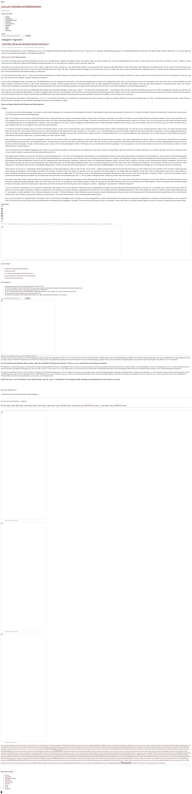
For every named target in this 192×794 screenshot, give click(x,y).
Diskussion (99, 749)
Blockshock (119, 747)
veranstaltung (40, 224)
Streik (72, 760)
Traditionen (165, 760)
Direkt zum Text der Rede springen (13, 57)
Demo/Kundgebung (51, 749)
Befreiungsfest (68, 224)
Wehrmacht (91, 763)
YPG (138, 763)
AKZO (83, 745)
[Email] (96, 209)
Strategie (69, 760)
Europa (19, 751)
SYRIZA (92, 760)
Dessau (68, 749)
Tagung (113, 760)
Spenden (51, 760)
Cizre (35, 749)
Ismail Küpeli (105, 753)
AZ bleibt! (24, 747)
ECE (130, 749)
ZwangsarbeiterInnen (151, 763)
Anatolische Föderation (94, 745)
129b (44, 745)
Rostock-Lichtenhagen (104, 758)
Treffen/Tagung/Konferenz (174, 760)
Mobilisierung (102, 754)
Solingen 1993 (22, 760)
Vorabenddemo (66, 763)
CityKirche (31, 749)
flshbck (47, 224)
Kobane (150, 753)
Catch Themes (11, 769)
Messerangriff (78, 754)
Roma (82, 758)
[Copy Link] (96, 206)
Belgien (54, 747)
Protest (144, 756)
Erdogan (163, 749)
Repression (55, 758)
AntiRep (136, 745)
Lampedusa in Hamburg (13, 754)
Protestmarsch (150, 756)
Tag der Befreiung (107, 760)
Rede (104, 224)
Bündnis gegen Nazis (184, 747)
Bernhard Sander (87, 747)
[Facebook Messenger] (96, 216)
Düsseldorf (126, 749)
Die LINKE (84, 749)
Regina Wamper (48, 758)
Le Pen (30, 754)
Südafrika (97, 760)
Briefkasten (153, 747)
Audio (165, 745)
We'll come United (85, 763)
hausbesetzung (4, 753)
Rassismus (187, 756)
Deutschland (72, 749)
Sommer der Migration (32, 760)
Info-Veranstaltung (46, 753)
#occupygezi (12, 745)
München (119, 754)
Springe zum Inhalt (6, 14)
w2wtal (72, 763)
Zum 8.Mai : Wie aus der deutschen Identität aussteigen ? (25, 44)
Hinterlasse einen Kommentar (37, 47)
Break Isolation (147, 747)
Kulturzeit (173, 753)
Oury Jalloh (53, 756)
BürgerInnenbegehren (12, 749)
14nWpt (29, 745)
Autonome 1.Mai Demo (180, 745)
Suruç (81, 760)
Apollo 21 (148, 745)
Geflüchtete (128, 751)
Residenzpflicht (62, 758)
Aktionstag (73, 745)
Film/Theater (45, 751)
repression (8, 30)
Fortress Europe (82, 751)
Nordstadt (179, 754)
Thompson (145, 760)
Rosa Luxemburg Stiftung (89, 758)
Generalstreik (134, 751)
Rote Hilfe (112, 758)
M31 (33, 754)
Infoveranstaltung (67, 753)
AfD (65, 745)
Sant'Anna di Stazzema (138, 758)
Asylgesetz (153, 745)
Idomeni (37, 753)
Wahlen (76, 763)
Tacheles (101, 760)
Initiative (73, 753)
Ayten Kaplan (17, 747)
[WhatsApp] (96, 221)
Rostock (97, 758)
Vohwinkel (59, 763)
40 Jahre (37, 745)
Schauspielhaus (147, 758)
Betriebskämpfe (99, 747)
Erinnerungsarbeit (87, 224)
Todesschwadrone (159, 760)
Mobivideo (108, 754)
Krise (165, 753)
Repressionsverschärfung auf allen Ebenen (16, 269)
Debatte (37, 749)
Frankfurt (88, 751)
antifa (7, 29)
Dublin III (106, 749)
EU (184, 749)
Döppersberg (115, 749)
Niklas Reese (162, 754)
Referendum (31, 758)
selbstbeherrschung (11, 20)
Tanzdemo (126, 760)
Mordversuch (114, 754)
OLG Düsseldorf (28, 756)
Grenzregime (159, 751)
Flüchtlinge (58, 751)
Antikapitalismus (123, 745)
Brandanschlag (140, 747)
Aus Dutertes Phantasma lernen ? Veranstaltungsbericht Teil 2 (22, 290)
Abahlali (53, 745)
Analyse (86, 745)
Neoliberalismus (144, 754)
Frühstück (121, 751)
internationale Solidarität (87, 753)
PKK (71, 756)
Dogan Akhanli (77, 224)
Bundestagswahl (167, 747)
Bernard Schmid (80, 747)
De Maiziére (42, 749)
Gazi (125, 751)
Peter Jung (62, 756)
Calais (18, 749)
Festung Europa (38, 751)
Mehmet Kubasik (70, 754)
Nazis (100, 224)
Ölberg (164, 763)
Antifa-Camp (108, 745)
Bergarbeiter (67, 747)
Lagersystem (4, 754)
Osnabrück (48, 756)
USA (24, 763)
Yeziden (135, 763)
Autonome (172, 745)
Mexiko (82, 754)
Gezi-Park (154, 751)
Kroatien (169, 753)
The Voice (141, 760)
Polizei (97, 756)
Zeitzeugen (143, 763)
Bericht (71, 747)
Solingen (16, 760)
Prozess (156, 756)
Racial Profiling (174, 756)
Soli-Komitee (183, 758)
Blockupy (124, 747)
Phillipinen (67, 756)
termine (7, 17)
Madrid (36, 754)
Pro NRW (141, 756)
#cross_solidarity (5, 745)
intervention (8, 18)
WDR (79, 763)
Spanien (45, 760)
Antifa (103, 745)
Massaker (55, 754)
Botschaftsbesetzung (132, 747)
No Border (167, 754)
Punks (167, 756)
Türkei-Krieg (3, 763)
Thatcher (130, 760)
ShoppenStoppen (170, 758)
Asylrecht (158, 745)
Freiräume (111, 751)
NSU (2, 756)
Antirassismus (131, 745)
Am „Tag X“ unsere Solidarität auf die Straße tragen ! (19, 273)
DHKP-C (79, 749)
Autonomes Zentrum (9, 747)
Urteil (22, 763)
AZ (21, 747)
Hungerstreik (32, 753)
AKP (67, 745)
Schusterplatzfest (158, 758)
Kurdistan (185, 753)
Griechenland (165, 751)
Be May (58, 747)
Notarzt (183, 754)
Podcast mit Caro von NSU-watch (14, 278)
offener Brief (14, 756)
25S (32, 745)
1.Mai (17, 745)
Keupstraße (146, 753)
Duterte (110, 749)
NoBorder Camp (173, 754)
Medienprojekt (64, 754)
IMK (40, 753)
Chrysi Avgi (26, 749)
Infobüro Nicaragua (58, 753)
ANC (100, 745)
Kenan (142, 753)
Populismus (114, 756)
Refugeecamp (37, 758)
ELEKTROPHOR (157, 749)
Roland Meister (73, 758)
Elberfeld (148, 749)
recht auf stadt (9, 24)
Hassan (186, 751)
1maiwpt (21, 745)
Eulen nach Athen (14, 751)
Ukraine (8, 763)
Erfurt (167, 749)
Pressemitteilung (130, 756)
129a (41, 745)
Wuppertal (109, 224)
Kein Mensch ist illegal (135, 753)
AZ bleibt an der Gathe (32, 747)
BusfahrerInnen (175, 747)
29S (34, 745)
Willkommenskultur (104, 763)
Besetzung (94, 747)
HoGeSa (27, 753)
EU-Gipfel (187, 749)
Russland (116, 758)
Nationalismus (133, 754)
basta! (44, 747)
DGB (77, 749)
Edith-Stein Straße (135, 749)
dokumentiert (22, 224)
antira (7, 27)
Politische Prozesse (90, 756)
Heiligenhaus (11, 753)
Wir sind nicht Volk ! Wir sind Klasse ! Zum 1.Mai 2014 (19, 293)
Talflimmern (121, 760)
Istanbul (118, 753)
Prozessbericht (161, 756)
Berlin (74, 747)
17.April (58, 224)
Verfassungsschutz (42, 763)
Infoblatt (52, 753)
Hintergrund (22, 753)
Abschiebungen (58, 745)
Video (55, 763)
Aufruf (168, 745)
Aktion (69, 745)
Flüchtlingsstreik (74, 751)
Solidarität (10, 760)
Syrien (89, 760)
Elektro (152, 749)
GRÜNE (171, 751)
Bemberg (62, 747)
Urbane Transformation (15, 763)
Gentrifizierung (141, 751)
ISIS (101, 753)
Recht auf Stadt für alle (13, 758)
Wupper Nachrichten (115, 763)
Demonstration (62, 749)
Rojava (68, 758)
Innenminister (78, 753)
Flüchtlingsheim (66, 751)
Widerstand (97, 763)
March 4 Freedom (44, 754)
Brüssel (162, 747)
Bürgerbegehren (4, 749)
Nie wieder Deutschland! (153, 754)
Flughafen (52, 751)
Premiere (124, 756)
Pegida (58, 756)
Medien (58, 754)
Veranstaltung (34, 763)
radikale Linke (181, 756)
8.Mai (62, 224)
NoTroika (187, 754)
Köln (189, 753)
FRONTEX (116, 751)
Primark (136, 756)
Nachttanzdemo (126, 754)
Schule (152, 758)
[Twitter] (96, 211)
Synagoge (85, 760)
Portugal (119, 756)
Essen (181, 749)
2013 (49, 745)
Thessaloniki (135, 760)
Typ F (184, 760)
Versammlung (51, 763)
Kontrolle (160, 753)
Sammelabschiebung (128, 758)
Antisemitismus (142, 745)
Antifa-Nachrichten (115, 745)
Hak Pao (177, 751)
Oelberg (9, 756)
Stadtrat (55, 760)
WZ (132, 763)
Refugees (43, 758)
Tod (154, 760)
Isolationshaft (112, 753)
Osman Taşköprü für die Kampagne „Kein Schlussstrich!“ (20, 276)
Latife (27, 755)
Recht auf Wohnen (22, 758)
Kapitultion (95, 224)
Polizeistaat (109, 756)
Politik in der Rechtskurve (79, 756)
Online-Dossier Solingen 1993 (39, 756)
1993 (47, 745)
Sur (79, 760)
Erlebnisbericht (176, 749)
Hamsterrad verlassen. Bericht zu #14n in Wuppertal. (19, 286)
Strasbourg (64, 760)
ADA (63, 745)
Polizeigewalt (102, 756)
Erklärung (170, 749)
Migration (96, 754)
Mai (39, 754)
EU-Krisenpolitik (5, 751)
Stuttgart (76, 760)
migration (8, 25)
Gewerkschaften (148, 751)
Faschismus (31, 751)
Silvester (176, 758)
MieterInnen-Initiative (89, 754)
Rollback (79, 758)
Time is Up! (150, 760)
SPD (48, 760)
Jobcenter (122, 753)
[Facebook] (96, 213)
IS (97, 753)
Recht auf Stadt (4, 758)
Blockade (115, 747)
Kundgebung (179, 753)
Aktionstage (79, 745)
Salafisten (121, 758)
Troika (181, 760)
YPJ (140, 763)
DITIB (103, 749)
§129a (157, 763)
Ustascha (28, 763)
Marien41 (50, 754)
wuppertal (8, 22)
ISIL (99, 753)
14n (26, 745)
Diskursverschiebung (91, 749)
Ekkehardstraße (143, 749)
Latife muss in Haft (10, 271)
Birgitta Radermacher (108, 747)
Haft (174, 751)
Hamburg (181, 751)
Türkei (187, 760)
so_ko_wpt (26, 47)
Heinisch (17, 753)
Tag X (116, 760)
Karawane (127, 753)
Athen (162, 745)
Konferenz (155, 753)
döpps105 (120, 749)
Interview (95, 753)
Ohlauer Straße (20, 756)
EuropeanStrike (24, 751)
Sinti (179, 758)
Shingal (164, 758)
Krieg (163, 753)
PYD (170, 756)
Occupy (5, 756)
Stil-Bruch (59, 760)
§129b (160, 763)
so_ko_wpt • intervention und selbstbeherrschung (21, 6)
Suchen (3, 34)
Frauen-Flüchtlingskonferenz (102, 751)
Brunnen (158, 747)
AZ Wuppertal (40, 747)
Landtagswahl (22, 754)
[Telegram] (96, 218)
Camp (21, 749)
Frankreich (93, 751)
